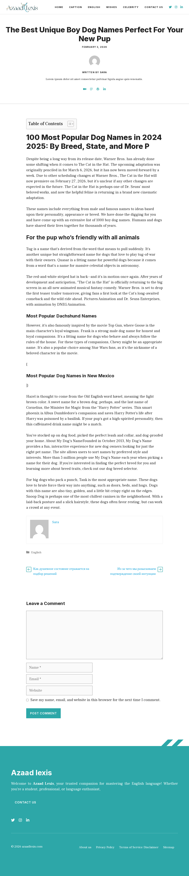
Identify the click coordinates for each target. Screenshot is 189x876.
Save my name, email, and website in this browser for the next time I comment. (95, 700)
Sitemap (168, 847)
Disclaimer (151, 847)
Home (59, 7)
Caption (75, 7)
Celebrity (131, 7)
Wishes (111, 7)
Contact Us (154, 7)
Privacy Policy (105, 847)
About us (85, 847)
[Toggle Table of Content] (69, 124)
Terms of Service (131, 847)
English (94, 7)
